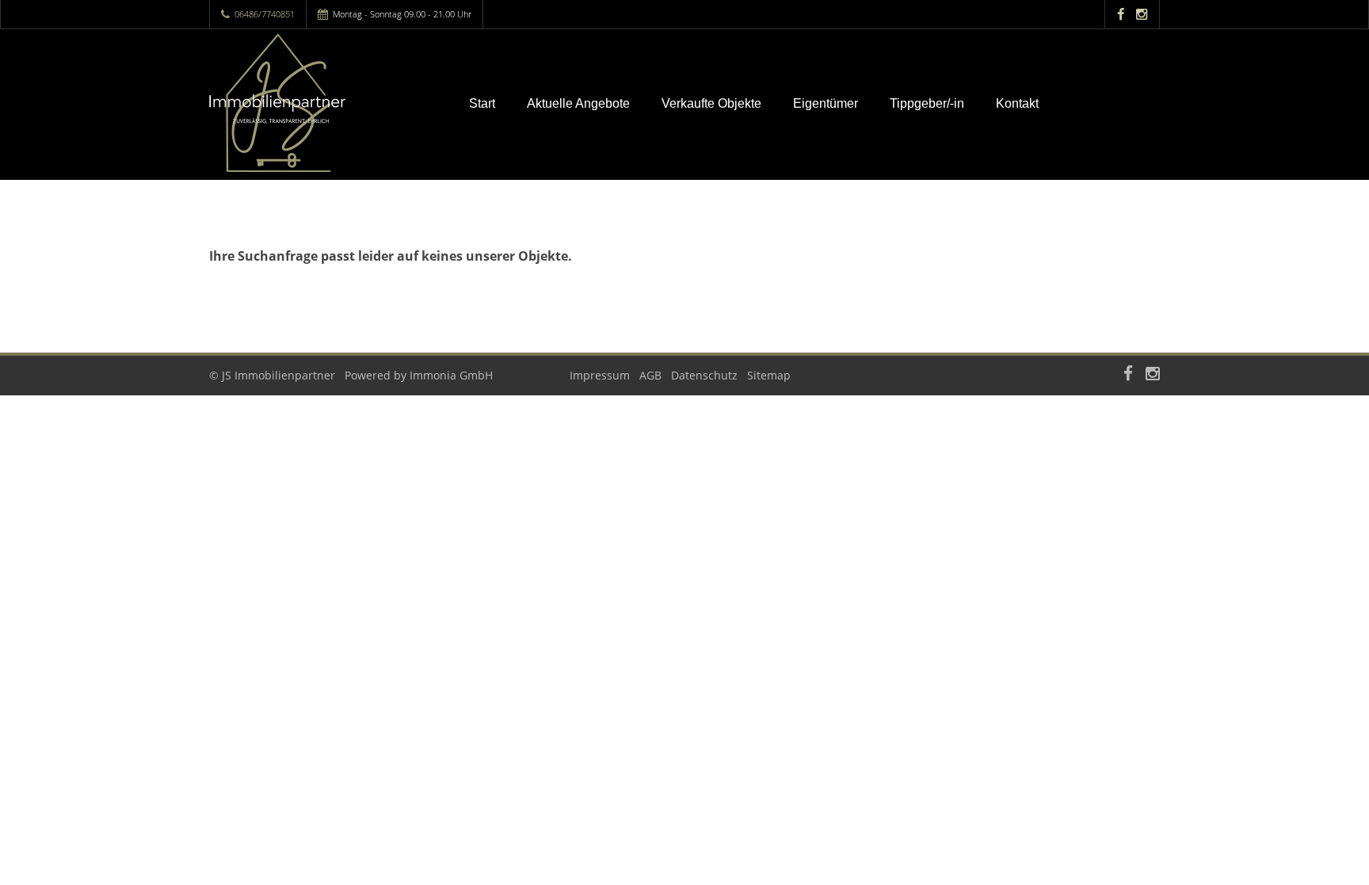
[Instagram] (1141, 14)
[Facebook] (1120, 14)
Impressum (600, 375)
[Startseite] (319, 102)
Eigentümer (825, 103)
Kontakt (1017, 103)
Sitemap (769, 375)
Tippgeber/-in (927, 103)
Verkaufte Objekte (711, 103)
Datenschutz (704, 375)
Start (482, 103)
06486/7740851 (265, 14)
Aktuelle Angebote (578, 103)
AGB (650, 375)
